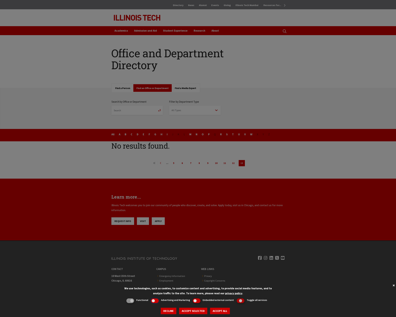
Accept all (220, 311)
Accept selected (193, 311)
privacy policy (233, 293)
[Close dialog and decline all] (393, 285)
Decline (168, 311)
